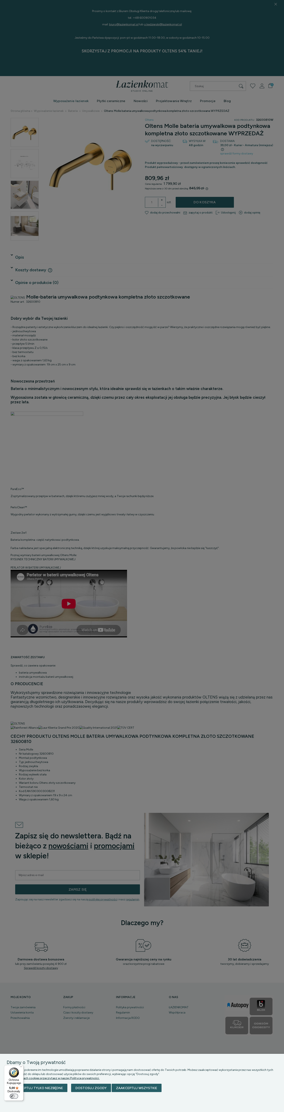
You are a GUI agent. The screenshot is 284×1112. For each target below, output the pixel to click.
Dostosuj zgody (91, 1088)
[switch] (14, 1096)
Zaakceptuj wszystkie (136, 1088)
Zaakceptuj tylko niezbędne (37, 1088)
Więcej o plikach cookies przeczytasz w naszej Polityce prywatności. (53, 1078)
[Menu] (21, 1067)
